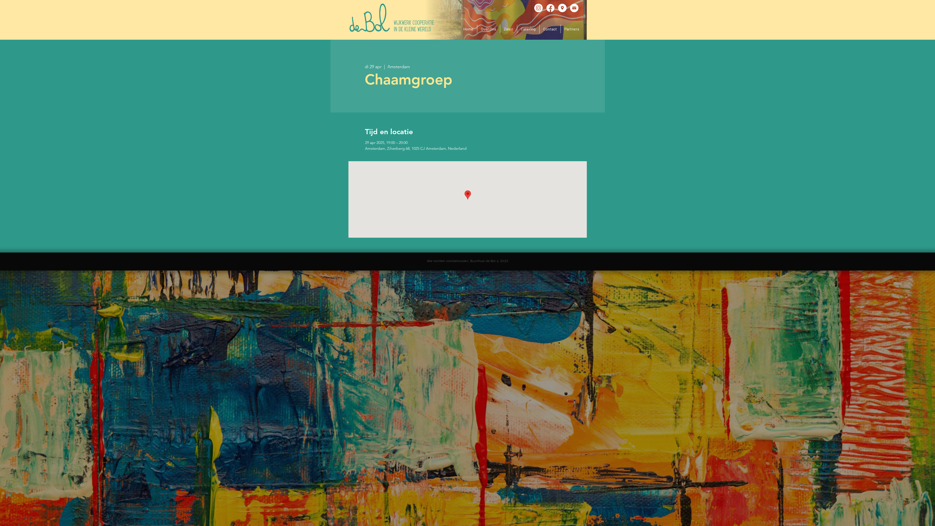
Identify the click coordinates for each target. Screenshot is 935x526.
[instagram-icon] (538, 8)
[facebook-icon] (550, 8)
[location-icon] (562, 8)
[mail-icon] (574, 8)
